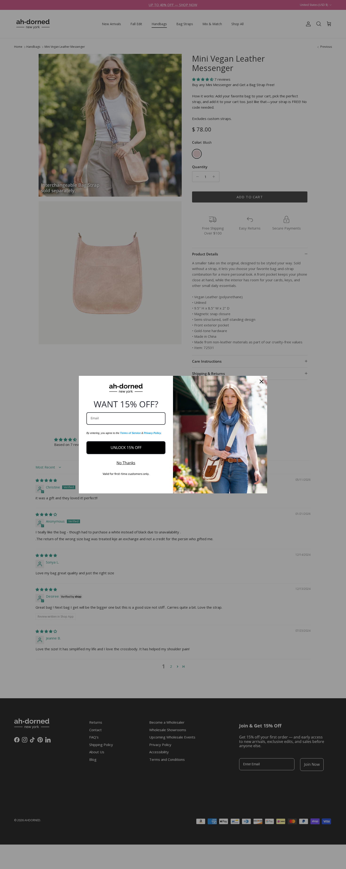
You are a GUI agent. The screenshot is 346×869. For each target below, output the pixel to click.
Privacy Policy (152, 433)
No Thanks (126, 462)
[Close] (261, 381)
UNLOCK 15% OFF (126, 447)
